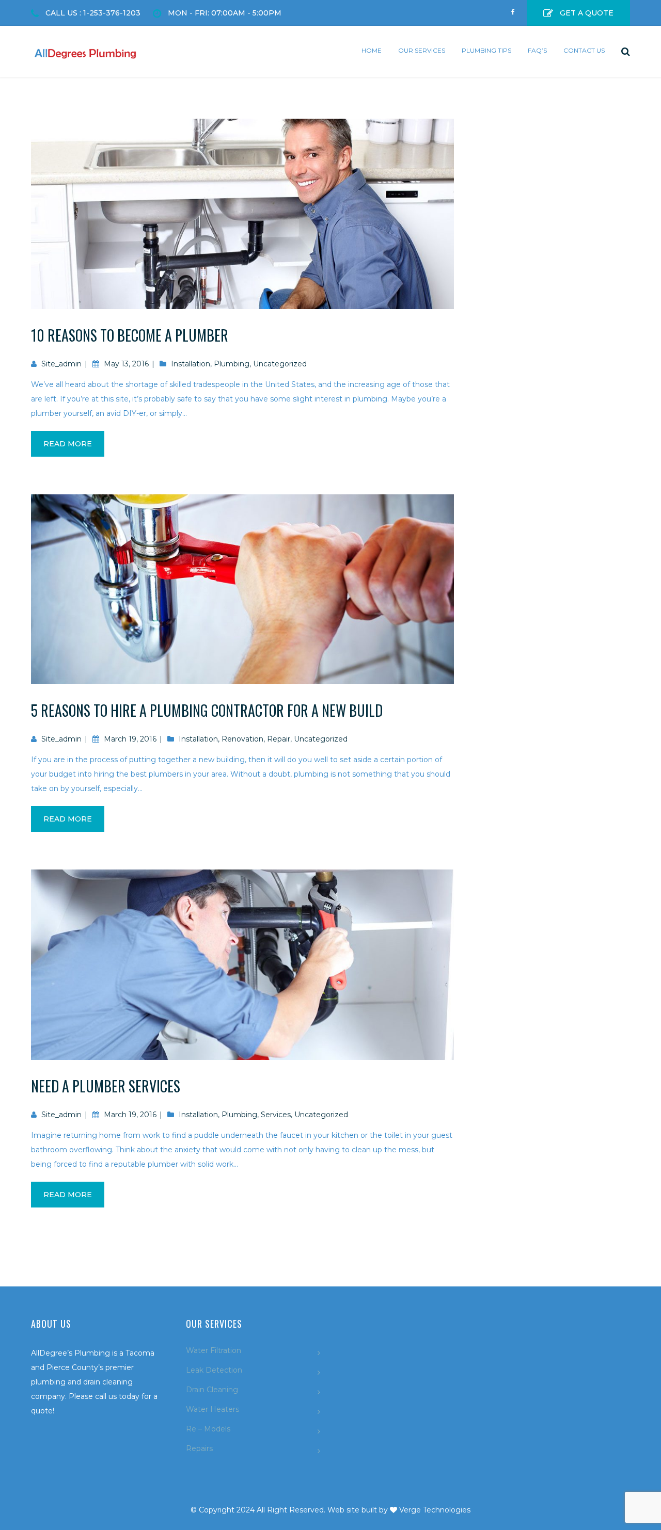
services (276, 1114)
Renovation (242, 739)
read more (67, 443)
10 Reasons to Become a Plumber (129, 335)
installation (190, 363)
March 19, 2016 (130, 739)
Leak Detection (214, 1370)
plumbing (231, 363)
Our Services (421, 50)
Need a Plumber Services (105, 1086)
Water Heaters (212, 1409)
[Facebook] (513, 8)
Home (371, 50)
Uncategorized (280, 363)
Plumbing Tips (486, 50)
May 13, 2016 (126, 363)
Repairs (199, 1448)
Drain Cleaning (212, 1389)
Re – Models (208, 1429)
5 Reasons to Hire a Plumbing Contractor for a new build (207, 710)
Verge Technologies (434, 1510)
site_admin (61, 363)
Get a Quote (586, 13)
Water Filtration (213, 1350)
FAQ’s (537, 50)
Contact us (584, 50)
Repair (278, 739)
